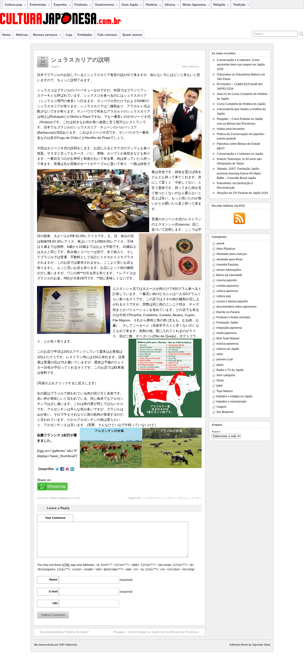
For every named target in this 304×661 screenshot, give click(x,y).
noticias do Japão (227, 349)
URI (54, 603)
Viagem (55, 66)
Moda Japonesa (194, 4)
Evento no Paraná (228, 312)
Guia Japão (130, 4)
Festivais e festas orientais (233, 317)
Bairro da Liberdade (229, 275)
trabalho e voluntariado (231, 401)
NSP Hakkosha (68, 644)
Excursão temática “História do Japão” (64, 632)
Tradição (239, 4)
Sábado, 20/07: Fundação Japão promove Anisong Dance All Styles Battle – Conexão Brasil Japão (239, 173)
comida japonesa (227, 285)
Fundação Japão (227, 322)
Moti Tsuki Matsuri (227, 338)
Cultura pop (13, 4)
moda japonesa (226, 333)
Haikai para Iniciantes (231, 129)
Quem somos (132, 35)
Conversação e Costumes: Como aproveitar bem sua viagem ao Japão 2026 (241, 64)
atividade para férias (229, 259)
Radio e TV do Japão (230, 370)
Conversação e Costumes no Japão (240, 153)
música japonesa (227, 343)
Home (6, 35)
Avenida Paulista (227, 264)
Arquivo (216, 431)
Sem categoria (225, 375)
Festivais (80, 4)
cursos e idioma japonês (232, 301)
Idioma (170, 4)
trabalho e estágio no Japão (234, 396)
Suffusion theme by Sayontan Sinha (249, 644)
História (151, 4)
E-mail (53, 591)
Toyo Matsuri (224, 391)
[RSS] (239, 219)
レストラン (195, 498)
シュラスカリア (151, 498)
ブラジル (182, 498)
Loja (69, 35)
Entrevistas (38, 4)
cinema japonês (226, 280)
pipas (219, 364)
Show (220, 380)
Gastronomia (104, 4)
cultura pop (223, 296)
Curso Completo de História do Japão (241, 104)
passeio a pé (224, 359)
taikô (219, 385)
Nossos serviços (45, 35)
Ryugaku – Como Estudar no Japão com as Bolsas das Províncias (156, 632)
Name (53, 579)
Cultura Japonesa (59, 498)
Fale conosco (107, 35)
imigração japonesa (229, 327)
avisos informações (228, 270)
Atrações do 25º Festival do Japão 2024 (242, 193)
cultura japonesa (227, 291)
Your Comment (55, 518)
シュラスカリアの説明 (80, 59)
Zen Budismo (224, 412)
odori (219, 354)
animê (220, 243)
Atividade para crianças (231, 254)
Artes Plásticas (225, 248)
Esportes (60, 4)
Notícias (22, 35)
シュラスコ (168, 498)
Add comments (190, 66)
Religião (219, 4)
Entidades (84, 35)
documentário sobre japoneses (236, 306)
